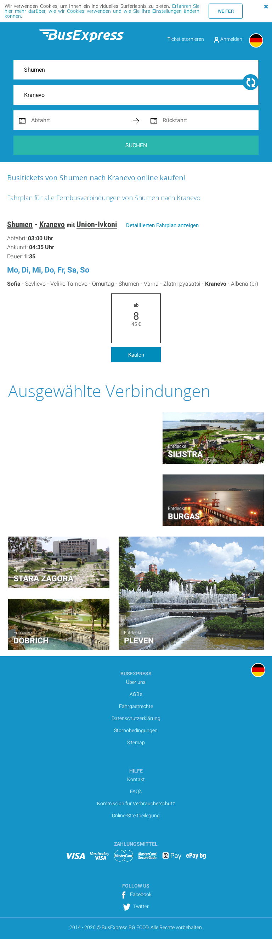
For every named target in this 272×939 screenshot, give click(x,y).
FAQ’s (136, 791)
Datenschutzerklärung (136, 718)
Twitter (140, 906)
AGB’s (136, 694)
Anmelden (230, 39)
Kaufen (136, 354)
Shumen (20, 224)
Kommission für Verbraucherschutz (136, 803)
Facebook (140, 894)
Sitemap (136, 742)
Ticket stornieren (186, 39)
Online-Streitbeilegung (136, 815)
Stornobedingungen (136, 730)
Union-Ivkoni (96, 224)
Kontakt (136, 779)
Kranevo (52, 224)
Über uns (136, 682)
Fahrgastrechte (136, 706)
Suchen (136, 145)
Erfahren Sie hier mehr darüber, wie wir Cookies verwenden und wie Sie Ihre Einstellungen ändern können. (102, 11)
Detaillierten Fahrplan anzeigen (162, 225)
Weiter (226, 11)
